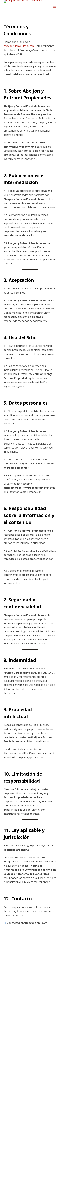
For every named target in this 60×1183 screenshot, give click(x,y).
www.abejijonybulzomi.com (19, 46)
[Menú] (54, 8)
